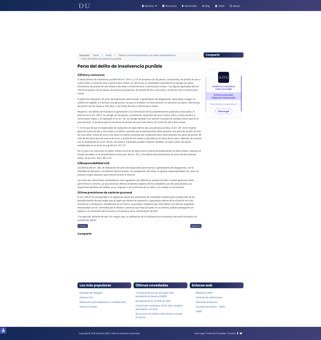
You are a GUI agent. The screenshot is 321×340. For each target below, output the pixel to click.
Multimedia (191, 5)
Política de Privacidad (216, 333)
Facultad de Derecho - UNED (210, 306)
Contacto (231, 333)
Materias (149, 5)
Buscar (236, 5)
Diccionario (171, 5)
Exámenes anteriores (206, 302)
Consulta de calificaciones (209, 297)
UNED (221, 5)
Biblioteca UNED (204, 292)
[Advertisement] (154, 30)
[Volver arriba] (316, 335)
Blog (207, 5)
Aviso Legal (199, 333)
